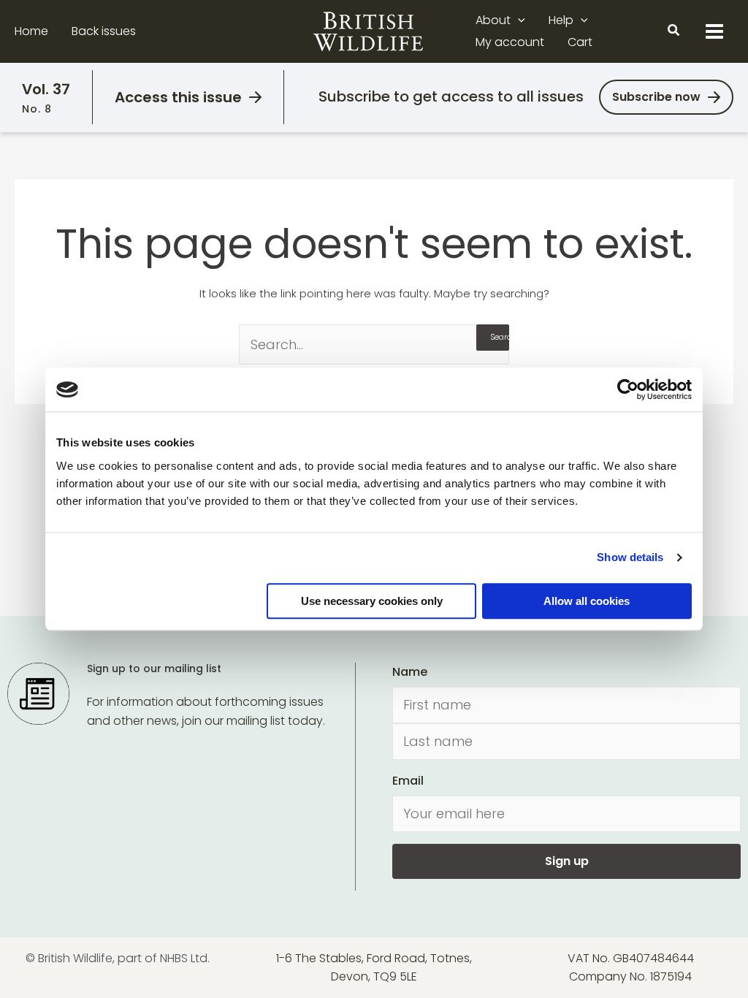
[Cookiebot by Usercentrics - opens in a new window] (628, 389)
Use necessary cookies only (372, 601)
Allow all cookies (586, 601)
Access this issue (178, 97)
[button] (518, 20)
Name (409, 671)
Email (408, 780)
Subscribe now (656, 96)
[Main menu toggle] (714, 31)
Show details (630, 557)
